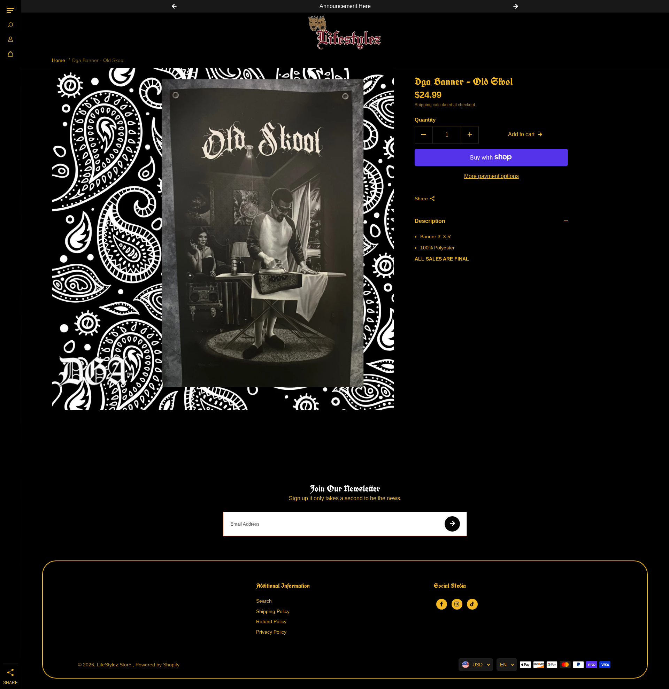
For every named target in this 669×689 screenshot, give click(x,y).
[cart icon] (10, 54)
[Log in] (10, 39)
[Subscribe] (452, 524)
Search (264, 601)
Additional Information (283, 586)
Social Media (450, 586)
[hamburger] (10, 10)
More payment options (491, 176)
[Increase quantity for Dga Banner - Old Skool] (470, 134)
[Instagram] (456, 604)
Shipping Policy (273, 611)
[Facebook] (441, 604)
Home (58, 60)
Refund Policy (271, 621)
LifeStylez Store (115, 664)
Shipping (423, 104)
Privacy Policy (271, 632)
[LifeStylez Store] (345, 32)
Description (430, 221)
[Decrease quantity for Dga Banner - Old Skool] (424, 134)
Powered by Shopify (157, 664)
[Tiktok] (472, 604)
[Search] (10, 24)
